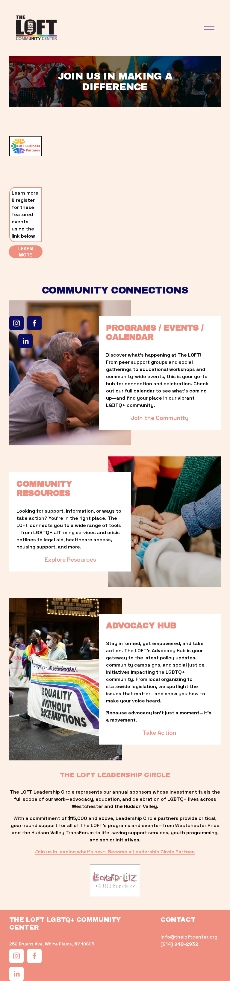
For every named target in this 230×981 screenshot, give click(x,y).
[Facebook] (34, 323)
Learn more (25, 251)
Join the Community (160, 418)
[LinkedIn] (25, 341)
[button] (67, 161)
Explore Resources (70, 559)
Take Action (159, 732)
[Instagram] (16, 323)
